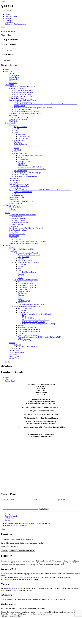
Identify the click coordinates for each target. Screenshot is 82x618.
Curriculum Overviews (25, 283)
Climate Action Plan (16, 203)
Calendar (8, 18)
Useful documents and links (23, 192)
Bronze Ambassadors (16, 352)
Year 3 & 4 (17, 345)
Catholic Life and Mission (18, 88)
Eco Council (13, 354)
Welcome (12, 73)
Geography (17, 150)
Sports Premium (14, 180)
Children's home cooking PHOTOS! (34, 304)
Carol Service (22, 289)
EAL (15, 194)
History (16, 148)
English (16, 129)
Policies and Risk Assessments (15, 24)
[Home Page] (3, 28)
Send (46, 509)
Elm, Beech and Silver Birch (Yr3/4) (26, 280)
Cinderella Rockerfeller (26, 341)
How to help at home (25, 260)
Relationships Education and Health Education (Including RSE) (39, 337)
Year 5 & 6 (17, 348)
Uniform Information (16, 224)
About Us (8, 71)
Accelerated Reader (20, 171)
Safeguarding (13, 79)
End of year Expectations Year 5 (29, 329)
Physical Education (20, 153)
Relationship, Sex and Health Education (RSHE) (25, 113)
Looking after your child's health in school (23, 243)
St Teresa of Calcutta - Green (23, 92)
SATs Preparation (24, 339)
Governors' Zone (15, 188)
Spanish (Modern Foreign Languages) (26, 146)
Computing (17, 142)
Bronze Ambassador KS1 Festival (29, 167)
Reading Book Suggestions (27, 327)
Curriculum (13, 125)
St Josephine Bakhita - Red (23, 90)
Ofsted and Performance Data (19, 186)
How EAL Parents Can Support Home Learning (38, 324)
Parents (7, 213)
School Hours (14, 77)
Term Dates (9, 20)
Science (16, 132)
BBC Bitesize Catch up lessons (28, 335)
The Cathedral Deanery (21, 117)
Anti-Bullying (18, 195)
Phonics (20, 270)
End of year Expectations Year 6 (29, 331)
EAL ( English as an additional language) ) (28, 173)
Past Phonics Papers (29, 272)
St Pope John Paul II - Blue (23, 96)
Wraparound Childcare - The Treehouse (22, 215)
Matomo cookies (11, 588)
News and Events (11, 205)
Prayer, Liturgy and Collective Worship (22, 100)
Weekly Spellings (28, 318)
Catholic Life (9, 85)
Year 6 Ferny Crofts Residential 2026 (21, 249)
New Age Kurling (24, 161)
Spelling (20, 266)
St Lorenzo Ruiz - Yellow (22, 94)
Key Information (10, 123)
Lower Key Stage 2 (24, 136)
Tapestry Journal (19, 220)
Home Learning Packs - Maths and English (36, 314)
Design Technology (20, 144)
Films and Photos (24, 291)
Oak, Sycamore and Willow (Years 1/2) (27, 262)
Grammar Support (24, 301)
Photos (20, 278)
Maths (16, 130)
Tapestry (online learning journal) (29, 255)
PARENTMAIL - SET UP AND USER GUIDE (30, 241)
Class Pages (13, 251)
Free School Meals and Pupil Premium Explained (26, 228)
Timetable (21, 276)
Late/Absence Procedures (18, 230)
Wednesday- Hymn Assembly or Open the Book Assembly (33, 108)
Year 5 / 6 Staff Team (25, 308)
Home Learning (23, 312)
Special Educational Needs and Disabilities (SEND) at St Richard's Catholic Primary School (40, 190)
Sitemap (8, 514)
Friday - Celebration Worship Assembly (27, 111)
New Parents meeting (21, 222)
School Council (14, 350)
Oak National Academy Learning (33, 322)
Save (19, 616)
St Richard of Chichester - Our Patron (22, 87)
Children (8, 245)
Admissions (9, 22)
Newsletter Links (11, 16)
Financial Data (14, 199)
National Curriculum (21, 174)
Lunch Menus (14, 226)
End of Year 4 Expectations (27, 287)
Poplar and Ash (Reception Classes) (26, 253)
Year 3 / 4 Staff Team (25, 282)
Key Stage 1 (22, 134)
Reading (21, 259)
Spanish (20, 303)
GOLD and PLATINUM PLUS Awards (31, 155)
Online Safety (14, 236)
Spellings (21, 325)
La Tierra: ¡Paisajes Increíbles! (28, 346)
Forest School (14, 356)
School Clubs (13, 232)
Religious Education (16, 98)
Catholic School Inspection (18, 119)
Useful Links (13, 238)
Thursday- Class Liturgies (22, 109)
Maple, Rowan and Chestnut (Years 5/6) (27, 306)
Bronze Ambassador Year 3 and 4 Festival (32, 169)
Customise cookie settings (26, 550)
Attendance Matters (16, 217)
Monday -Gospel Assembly (23, 102)
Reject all (4, 550)
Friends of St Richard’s (17, 234)
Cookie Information (11, 516)
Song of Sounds (23, 257)
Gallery (7, 14)
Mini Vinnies (13, 121)
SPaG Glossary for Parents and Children (35, 320)
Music (16, 152)
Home (7, 69)
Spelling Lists (22, 293)
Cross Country (23, 159)
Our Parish (13, 115)
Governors (13, 83)
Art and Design (19, 140)
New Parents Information (17, 218)
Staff (11, 81)
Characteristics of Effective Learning (26, 176)
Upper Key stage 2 (24, 138)
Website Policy (10, 518)
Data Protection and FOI (17, 197)
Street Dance (22, 163)
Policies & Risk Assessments (19, 184)
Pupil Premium (14, 178)
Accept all (13, 550)
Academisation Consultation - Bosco (21, 201)
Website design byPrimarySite (16, 525)
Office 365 (17, 239)
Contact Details (14, 75)
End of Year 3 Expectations (27, 285)
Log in (7, 362)
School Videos (14, 358)
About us (21, 157)
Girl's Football (23, 165)
